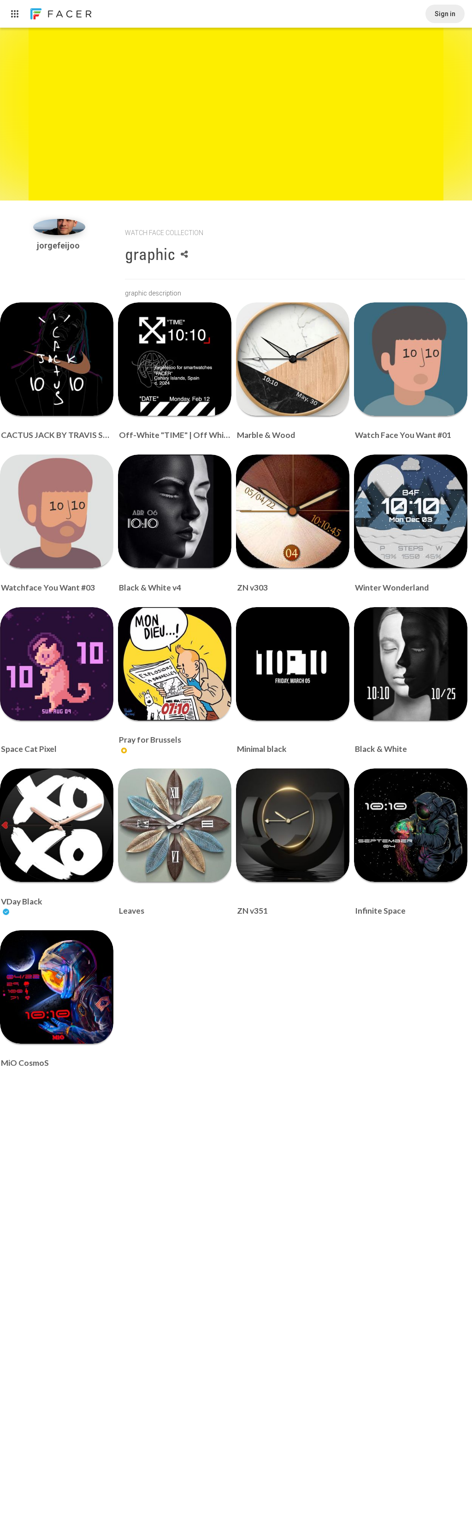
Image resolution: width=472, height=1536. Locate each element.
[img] (59, 227)
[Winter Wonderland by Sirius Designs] (410, 511)
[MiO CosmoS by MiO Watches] (56, 987)
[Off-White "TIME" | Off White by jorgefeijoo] (174, 359)
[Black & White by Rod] (410, 664)
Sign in (445, 14)
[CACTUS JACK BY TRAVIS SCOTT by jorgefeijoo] (56, 359)
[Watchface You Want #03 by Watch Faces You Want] (56, 511)
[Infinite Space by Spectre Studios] (410, 825)
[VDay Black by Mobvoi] (56, 825)
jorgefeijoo (59, 245)
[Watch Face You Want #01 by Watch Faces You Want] (410, 359)
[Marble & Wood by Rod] (292, 359)
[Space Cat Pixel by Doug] (56, 664)
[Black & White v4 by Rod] (174, 511)
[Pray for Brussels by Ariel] (174, 664)
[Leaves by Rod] (174, 825)
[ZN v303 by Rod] (292, 511)
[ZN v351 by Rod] (292, 825)
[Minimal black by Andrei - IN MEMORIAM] (292, 664)
